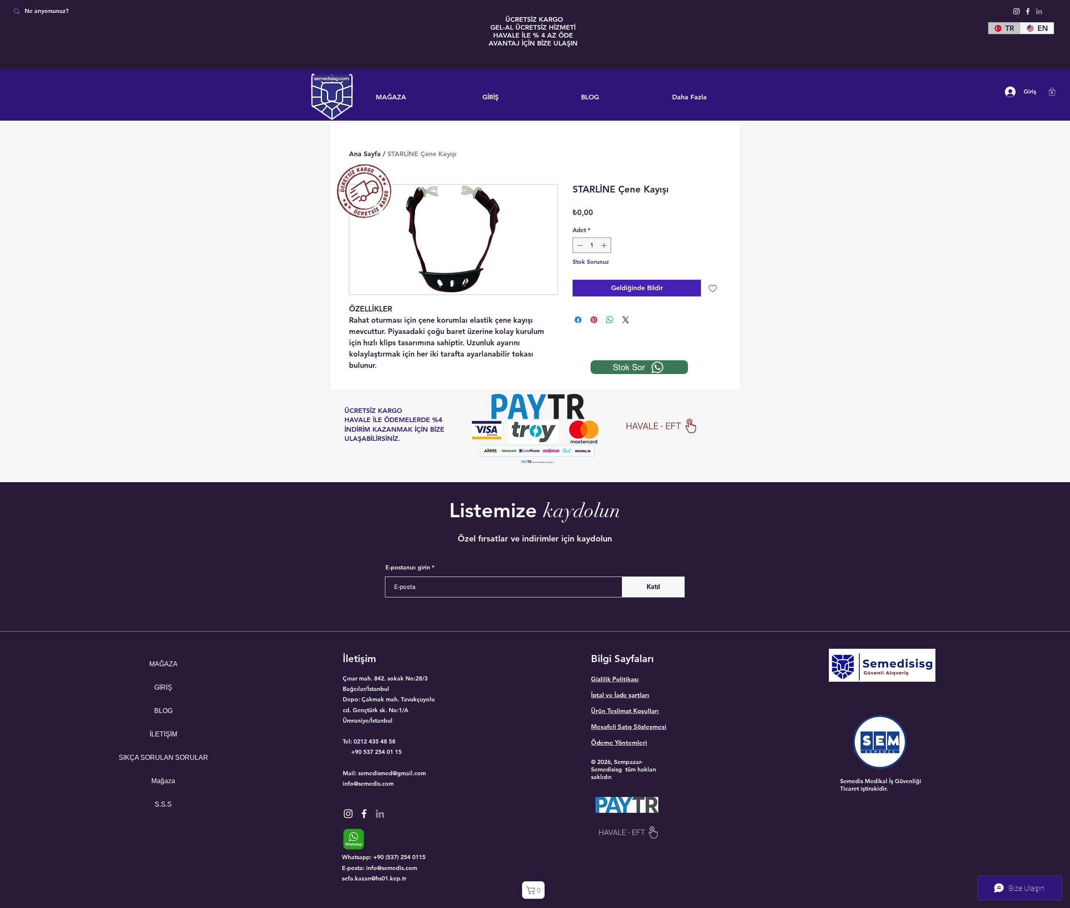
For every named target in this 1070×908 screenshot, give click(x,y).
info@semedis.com (368, 783)
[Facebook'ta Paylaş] (578, 320)
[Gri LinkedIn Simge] (1039, 11)
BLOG (163, 710)
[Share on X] (626, 320)
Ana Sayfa (365, 154)
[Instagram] (1016, 11)
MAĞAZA (163, 664)
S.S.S (163, 804)
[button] (1052, 92)
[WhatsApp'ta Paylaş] (610, 320)
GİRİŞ (163, 687)
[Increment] (604, 245)
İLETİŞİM (163, 734)
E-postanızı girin (407, 567)
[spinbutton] (591, 245)
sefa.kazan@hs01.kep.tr (374, 878)
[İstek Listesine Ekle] (712, 288)
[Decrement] (579, 245)
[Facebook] (1028, 11)
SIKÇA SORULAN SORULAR (163, 757)
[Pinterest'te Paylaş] (594, 320)
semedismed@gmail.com (392, 773)
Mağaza (163, 780)
